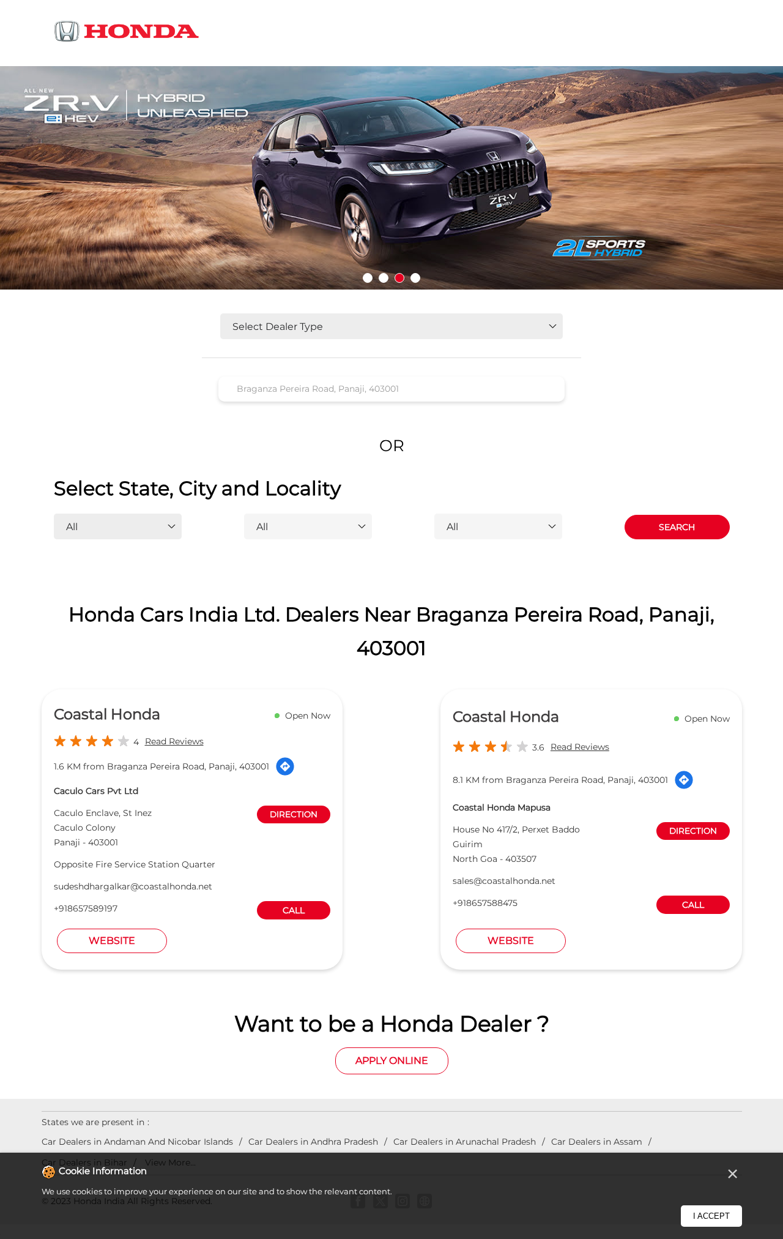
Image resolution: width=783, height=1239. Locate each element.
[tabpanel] (391, 178)
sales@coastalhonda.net (504, 880)
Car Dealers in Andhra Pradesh (313, 1141)
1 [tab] (368, 278)
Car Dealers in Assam (596, 1141)
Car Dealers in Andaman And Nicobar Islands (137, 1141)
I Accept (711, 1216)
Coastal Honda (107, 714)
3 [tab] (399, 278)
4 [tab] (415, 278)
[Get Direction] (285, 766)
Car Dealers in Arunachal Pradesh (464, 1141)
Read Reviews (174, 741)
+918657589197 (85, 908)
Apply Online (391, 1060)
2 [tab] (383, 278)
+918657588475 (485, 902)
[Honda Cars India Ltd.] (127, 33)
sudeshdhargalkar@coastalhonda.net (133, 886)
